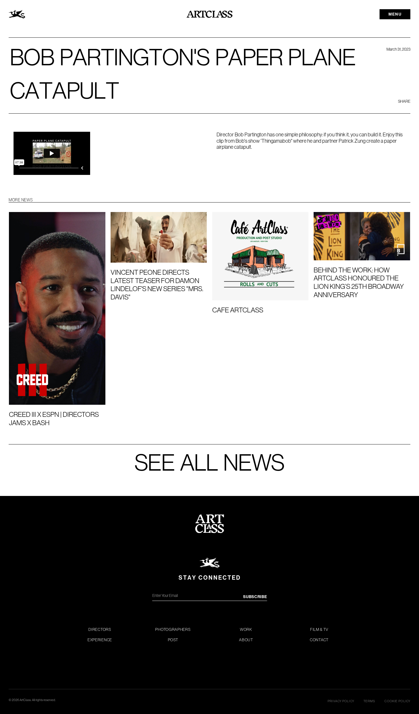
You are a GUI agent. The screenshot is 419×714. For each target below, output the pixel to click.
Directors (99, 629)
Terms (369, 701)
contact (319, 639)
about (246, 639)
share (404, 101)
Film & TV (319, 629)
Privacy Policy (341, 701)
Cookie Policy (397, 701)
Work (246, 629)
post (173, 639)
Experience (100, 639)
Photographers (172, 629)
